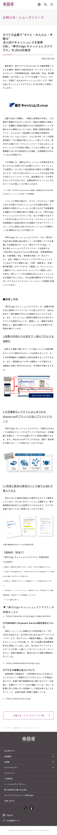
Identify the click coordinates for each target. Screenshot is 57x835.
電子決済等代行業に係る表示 (15, 789)
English (10, 815)
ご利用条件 (8, 778)
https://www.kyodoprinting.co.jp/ (23, 663)
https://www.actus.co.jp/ (18, 698)
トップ (6, 728)
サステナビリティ (11, 767)
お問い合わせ (9, 801)
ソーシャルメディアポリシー (15, 784)
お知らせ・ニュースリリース (25, 728)
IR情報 (6, 762)
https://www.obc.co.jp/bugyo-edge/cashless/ (28, 616)
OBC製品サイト (13, 820)
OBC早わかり (9, 751)
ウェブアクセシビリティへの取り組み (19, 795)
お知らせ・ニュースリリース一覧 (28, 715)
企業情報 (7, 756)
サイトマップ (9, 773)
